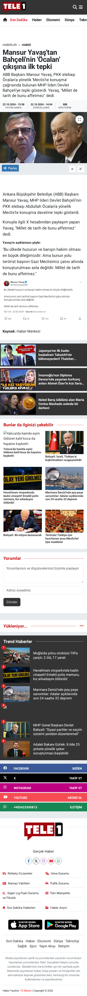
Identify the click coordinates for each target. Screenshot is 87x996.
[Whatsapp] (58, 861)
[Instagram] (43, 861)
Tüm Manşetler (60, 893)
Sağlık (22, 946)
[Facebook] (28, 861)
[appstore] (25, 925)
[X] (36, 861)
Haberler (10, 44)
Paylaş (12, 168)
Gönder (12, 602)
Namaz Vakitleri (19, 883)
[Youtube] (51, 861)
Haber (37, 20)
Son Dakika (18, 20)
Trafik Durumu (59, 883)
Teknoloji (72, 941)
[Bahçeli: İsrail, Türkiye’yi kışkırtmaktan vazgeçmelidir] (64, 442)
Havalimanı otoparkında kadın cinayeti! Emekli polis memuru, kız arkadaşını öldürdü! (20, 497)
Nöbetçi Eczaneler (20, 873)
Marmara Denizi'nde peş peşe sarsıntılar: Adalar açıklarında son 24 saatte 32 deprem (64, 496)
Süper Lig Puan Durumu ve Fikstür (21, 895)
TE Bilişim (26, 990)
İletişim (63, 946)
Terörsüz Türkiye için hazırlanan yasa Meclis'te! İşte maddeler (62, 538)
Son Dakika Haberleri (21, 908)
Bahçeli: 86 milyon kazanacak (22, 535)
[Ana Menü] (81, 7)
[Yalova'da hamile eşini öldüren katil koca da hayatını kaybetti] (22, 438)
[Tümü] (82, 626)
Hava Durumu (60, 873)
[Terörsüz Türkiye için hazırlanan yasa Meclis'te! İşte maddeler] (64, 521)
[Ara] (75, 7)
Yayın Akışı (47, 946)
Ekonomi (53, 20)
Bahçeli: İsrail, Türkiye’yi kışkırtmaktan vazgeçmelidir (63, 458)
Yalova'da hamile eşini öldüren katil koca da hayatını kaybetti (22, 452)
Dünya (69, 20)
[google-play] (62, 925)
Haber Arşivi (58, 908)
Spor (33, 946)
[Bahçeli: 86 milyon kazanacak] (22, 521)
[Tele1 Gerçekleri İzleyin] (14, 7)
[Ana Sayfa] (5, 20)
